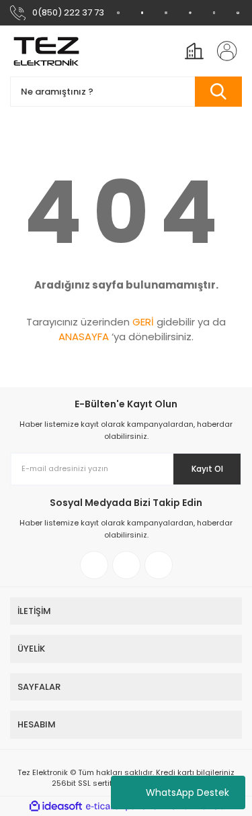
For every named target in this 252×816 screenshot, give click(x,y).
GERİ (143, 322)
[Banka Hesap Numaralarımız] (190, 12)
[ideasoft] (56, 806)
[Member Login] (223, 51)
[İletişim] (238, 12)
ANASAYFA (83, 336)
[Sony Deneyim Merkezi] (142, 12)
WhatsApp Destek (187, 792)
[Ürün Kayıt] (214, 12)
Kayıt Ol (207, 468)
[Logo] (46, 51)
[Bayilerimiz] (166, 12)
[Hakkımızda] (118, 12)
